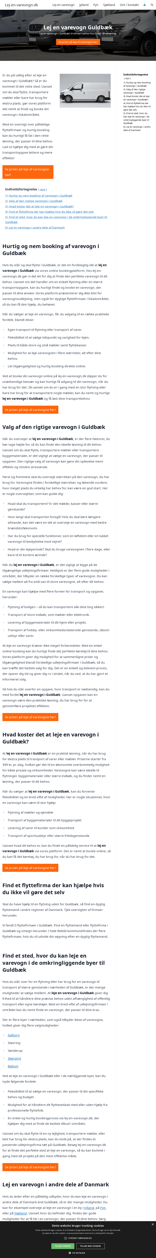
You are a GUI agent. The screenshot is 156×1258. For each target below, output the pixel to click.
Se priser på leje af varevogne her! (78, 42)
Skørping (14, 1058)
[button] (78, 1252)
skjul (42, 189)
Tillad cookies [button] (63, 1246)
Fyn (95, 5)
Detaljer (110, 1233)
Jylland (84, 5)
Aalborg (14, 1035)
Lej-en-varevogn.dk (21, 4)
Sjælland (109, 5)
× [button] (152, 1224)
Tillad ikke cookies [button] (90, 1246)
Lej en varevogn (63, 5)
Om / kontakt (129, 5)
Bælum (13, 1066)
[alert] (78, 1239)
